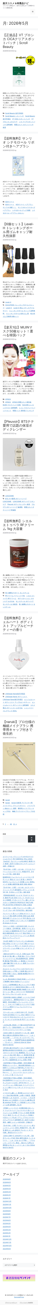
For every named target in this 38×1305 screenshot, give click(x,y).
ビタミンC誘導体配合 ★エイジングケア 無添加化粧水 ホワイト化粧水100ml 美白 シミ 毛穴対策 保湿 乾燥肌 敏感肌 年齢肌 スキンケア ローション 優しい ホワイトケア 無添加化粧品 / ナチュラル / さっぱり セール (19, 989)
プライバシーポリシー (11, 1302)
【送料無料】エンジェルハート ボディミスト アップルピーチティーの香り (18, 624)
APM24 (8, 399)
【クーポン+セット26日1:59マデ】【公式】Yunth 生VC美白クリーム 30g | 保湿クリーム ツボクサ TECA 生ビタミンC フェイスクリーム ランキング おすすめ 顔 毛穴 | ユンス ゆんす (19, 1017)
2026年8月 (7, 1179)
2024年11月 (7, 1242)
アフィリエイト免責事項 (26, 1302)
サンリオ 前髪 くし (9, 207)
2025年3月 (7, 1230)
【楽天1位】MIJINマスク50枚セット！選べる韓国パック (18, 331)
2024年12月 (7, 1239)
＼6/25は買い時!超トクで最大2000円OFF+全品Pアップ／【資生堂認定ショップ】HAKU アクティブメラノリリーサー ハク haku (19, 1027)
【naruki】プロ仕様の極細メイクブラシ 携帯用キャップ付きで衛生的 (19, 727)
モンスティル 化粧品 (10, 604)
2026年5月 (7, 1185)
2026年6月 (7, 1182)
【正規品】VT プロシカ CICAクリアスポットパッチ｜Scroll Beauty (19, 41)
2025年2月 (7, 1233)
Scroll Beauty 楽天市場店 (14, 113)
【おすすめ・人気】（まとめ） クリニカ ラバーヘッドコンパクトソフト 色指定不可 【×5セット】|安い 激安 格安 (19, 871)
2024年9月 (7, 1249)
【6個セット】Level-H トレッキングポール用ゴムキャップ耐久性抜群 (18, 230)
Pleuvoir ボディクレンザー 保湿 (18, 504)
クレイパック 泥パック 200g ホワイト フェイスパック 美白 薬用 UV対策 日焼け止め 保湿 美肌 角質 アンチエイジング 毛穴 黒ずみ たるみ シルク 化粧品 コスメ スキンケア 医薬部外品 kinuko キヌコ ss (19, 918)
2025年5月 (7, 1223)
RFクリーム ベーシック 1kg (15, 596)
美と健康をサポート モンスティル (17, 593)
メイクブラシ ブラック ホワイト (14, 806)
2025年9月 (7, 1211)
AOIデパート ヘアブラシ (24, 204)
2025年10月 (7, 1208)
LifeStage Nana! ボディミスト (16, 697)
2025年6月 (7, 1220)
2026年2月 (7, 1195)
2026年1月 (7, 1198)
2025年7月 (7, 1217)
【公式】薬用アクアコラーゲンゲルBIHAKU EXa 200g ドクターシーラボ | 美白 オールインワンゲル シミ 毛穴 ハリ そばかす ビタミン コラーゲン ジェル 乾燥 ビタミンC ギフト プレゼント (19, 946)
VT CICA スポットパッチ (21, 119)
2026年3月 (7, 1192)
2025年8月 (7, 1214)
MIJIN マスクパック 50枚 (12, 405)
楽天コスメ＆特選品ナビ (16, 3)
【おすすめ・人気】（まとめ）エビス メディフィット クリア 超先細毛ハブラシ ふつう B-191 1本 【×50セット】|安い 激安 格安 (19, 889)
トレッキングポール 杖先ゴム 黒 (17, 314)
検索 (4, 834)
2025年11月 (7, 1204)
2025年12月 (7, 1201)
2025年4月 (7, 1227)
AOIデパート (9, 202)
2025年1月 (6, 1236)
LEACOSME (9, 496)
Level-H (8, 302)
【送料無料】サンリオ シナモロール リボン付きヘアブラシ (18, 142)
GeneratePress (19, 1297)
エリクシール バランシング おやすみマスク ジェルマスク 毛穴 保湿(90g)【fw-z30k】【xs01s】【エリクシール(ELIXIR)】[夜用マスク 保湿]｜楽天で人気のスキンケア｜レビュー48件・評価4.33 (19, 861)
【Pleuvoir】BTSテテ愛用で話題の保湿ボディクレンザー (18, 425)
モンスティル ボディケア (24, 601)
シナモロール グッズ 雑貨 (21, 210)
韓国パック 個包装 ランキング (23, 411)
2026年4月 (7, 1189)
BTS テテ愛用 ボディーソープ (15, 499)
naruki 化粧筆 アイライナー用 (21, 803)
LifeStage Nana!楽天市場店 (15, 694)
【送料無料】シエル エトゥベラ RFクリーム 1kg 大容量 (18, 525)
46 (11, 824)
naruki (7, 800)
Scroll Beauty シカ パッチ (14, 116)
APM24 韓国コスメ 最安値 (21, 402)
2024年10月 (7, 1246)
